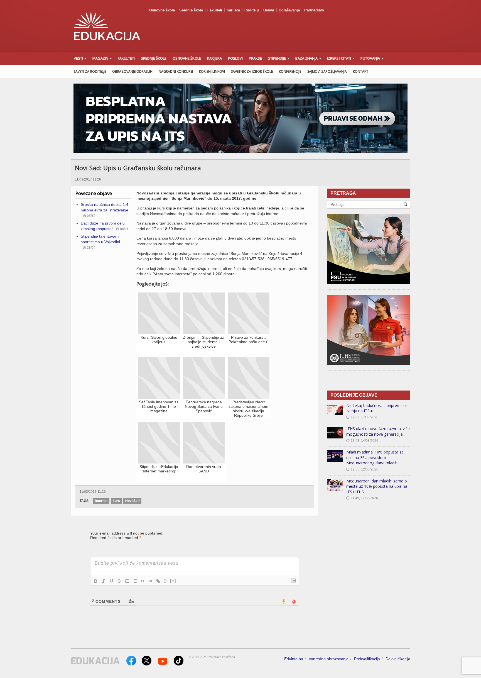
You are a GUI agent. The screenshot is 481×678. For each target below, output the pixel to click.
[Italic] (103, 581)
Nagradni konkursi (176, 71)
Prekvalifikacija (367, 659)
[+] (173, 581)
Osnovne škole (162, 10)
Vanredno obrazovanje (329, 659)
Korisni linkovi (212, 71)
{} (165, 581)
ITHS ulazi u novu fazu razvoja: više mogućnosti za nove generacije (378, 431)
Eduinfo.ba (293, 659)
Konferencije (290, 71)
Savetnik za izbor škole (252, 71)
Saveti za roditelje (90, 71)
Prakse (255, 58)
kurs (116, 501)
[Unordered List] (135, 581)
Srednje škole (191, 10)
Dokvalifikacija (398, 659)
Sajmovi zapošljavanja (327, 71)
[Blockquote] (142, 581)
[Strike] (119, 581)
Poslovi (235, 58)
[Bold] (96, 581)
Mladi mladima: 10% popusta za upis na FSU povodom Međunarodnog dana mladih (375, 457)
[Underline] (111, 581)
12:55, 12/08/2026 (362, 469)
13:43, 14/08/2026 (362, 441)
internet (101, 501)
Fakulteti (214, 10)
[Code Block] (150, 581)
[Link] (158, 581)
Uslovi (268, 10)
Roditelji (251, 10)
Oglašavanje (289, 10)
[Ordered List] (127, 581)
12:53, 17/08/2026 (362, 417)
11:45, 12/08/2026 (362, 498)
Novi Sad (132, 501)
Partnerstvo (314, 10)
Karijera (233, 10)
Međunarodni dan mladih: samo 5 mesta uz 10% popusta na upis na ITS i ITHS (376, 486)
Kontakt (360, 71)
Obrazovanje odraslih (132, 71)
